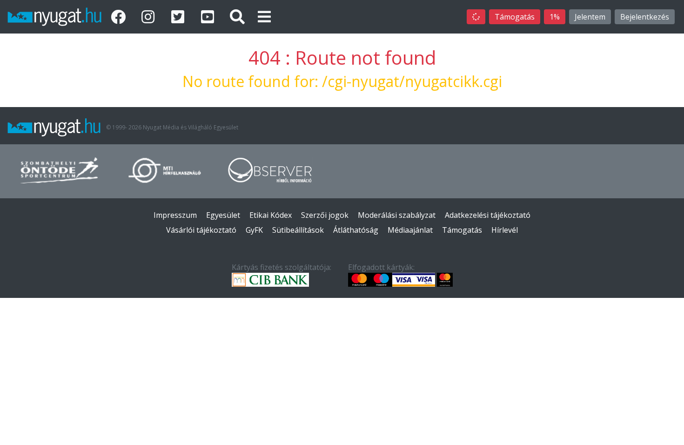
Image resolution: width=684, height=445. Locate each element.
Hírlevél (504, 230)
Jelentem (590, 17)
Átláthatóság (355, 230)
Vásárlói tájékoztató (201, 230)
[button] (264, 17)
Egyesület (223, 215)
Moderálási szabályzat (397, 215)
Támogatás (515, 17)
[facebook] (120, 17)
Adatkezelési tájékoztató (487, 215)
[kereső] (237, 17)
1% (555, 17)
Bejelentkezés (644, 17)
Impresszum (175, 215)
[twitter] (179, 17)
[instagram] (150, 17)
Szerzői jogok (325, 215)
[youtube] (209, 17)
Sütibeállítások (298, 230)
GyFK (254, 230)
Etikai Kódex (270, 215)
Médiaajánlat (410, 230)
